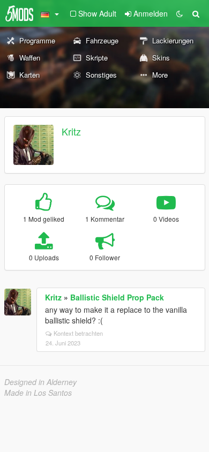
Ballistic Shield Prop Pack (117, 297)
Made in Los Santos (38, 392)
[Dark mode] (179, 13)
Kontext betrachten (78, 333)
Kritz (71, 131)
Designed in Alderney (40, 381)
